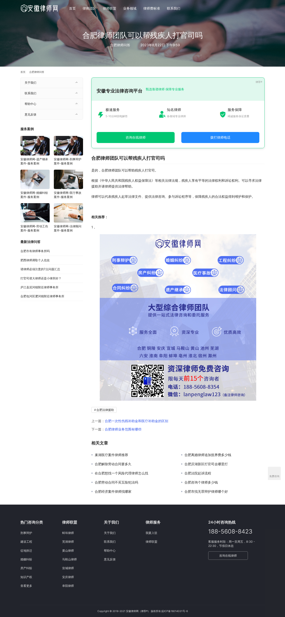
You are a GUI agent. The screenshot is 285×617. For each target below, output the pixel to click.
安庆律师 (68, 577)
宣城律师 (68, 568)
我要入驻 (151, 533)
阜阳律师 (68, 585)
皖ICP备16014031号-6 (174, 611)
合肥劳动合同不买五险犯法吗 (116, 482)
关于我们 (30, 82)
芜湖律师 (68, 541)
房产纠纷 (26, 568)
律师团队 (89, 8)
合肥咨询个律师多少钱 (201, 482)
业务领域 (129, 8)
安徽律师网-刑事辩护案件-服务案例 (67, 161)
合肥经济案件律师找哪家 (113, 491)
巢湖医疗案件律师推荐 (111, 455)
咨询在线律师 (228, 555)
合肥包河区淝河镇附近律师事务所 (42, 296)
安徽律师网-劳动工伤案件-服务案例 (34, 228)
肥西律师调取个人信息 (35, 260)
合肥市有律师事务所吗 (35, 251)
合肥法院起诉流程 (197, 473)
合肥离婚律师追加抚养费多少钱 (207, 455)
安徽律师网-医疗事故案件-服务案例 (67, 195)
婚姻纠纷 (26, 559)
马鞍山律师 (69, 559)
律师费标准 (151, 8)
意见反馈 (30, 114)
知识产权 (26, 577)
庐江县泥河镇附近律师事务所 (39, 287)
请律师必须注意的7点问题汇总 (40, 269)
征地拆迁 (26, 550)
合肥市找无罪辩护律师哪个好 (206, 491)
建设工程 (26, 541)
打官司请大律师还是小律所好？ (40, 278)
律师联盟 (109, 8)
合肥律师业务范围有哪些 (123, 429)
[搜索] (263, 8)
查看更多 (26, 585)
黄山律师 (68, 550)
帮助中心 (30, 104)
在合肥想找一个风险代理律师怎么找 (121, 473)
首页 (72, 8)
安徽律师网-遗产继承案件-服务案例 (34, 161)
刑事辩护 (26, 533)
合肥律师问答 (120, 45)
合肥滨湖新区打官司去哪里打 (206, 464)
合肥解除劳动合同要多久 (113, 464)
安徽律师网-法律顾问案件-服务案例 (67, 228)
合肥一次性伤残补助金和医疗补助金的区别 (136, 421)
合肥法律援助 (105, 410)
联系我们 (173, 8)
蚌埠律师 (68, 533)
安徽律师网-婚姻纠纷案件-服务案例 (34, 195)
